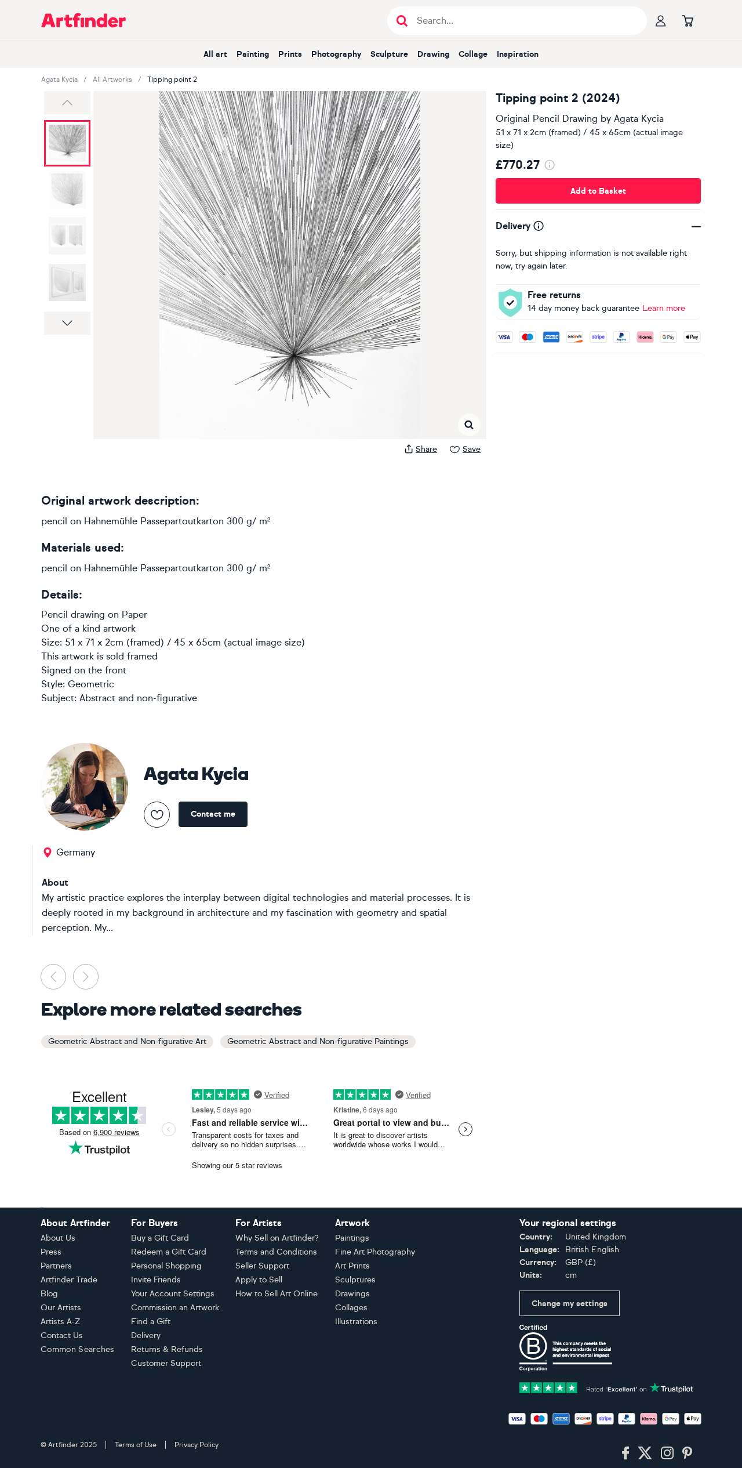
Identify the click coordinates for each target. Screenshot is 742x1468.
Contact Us (62, 1335)
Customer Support (166, 1363)
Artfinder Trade (69, 1280)
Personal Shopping (166, 1266)
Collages (351, 1308)
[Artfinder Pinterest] (687, 1453)
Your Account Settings (172, 1294)
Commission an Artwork (175, 1308)
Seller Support (262, 1266)
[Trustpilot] (606, 1386)
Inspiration (518, 54)
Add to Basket (598, 191)
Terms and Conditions (276, 1252)
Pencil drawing (73, 614)
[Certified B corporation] (565, 1347)
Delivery (146, 1335)
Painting (253, 54)
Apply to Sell (258, 1280)
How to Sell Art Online (276, 1294)
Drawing (433, 54)
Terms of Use (136, 1445)
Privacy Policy (196, 1445)
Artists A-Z (61, 1321)
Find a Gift (150, 1321)
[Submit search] (402, 20)
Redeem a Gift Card (168, 1252)
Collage (473, 54)
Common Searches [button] (78, 1349)
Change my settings (570, 1303)
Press (51, 1252)
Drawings (352, 1294)
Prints (290, 54)
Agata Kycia (59, 79)
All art (215, 54)
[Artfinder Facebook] (625, 1453)
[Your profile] (661, 20)
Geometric (91, 684)
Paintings (352, 1238)
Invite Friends (156, 1280)
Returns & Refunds (167, 1349)
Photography (336, 54)
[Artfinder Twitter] (645, 1453)
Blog (49, 1294)
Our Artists (61, 1308)
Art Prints (352, 1266)
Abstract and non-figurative (138, 698)
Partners (56, 1266)
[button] (67, 102)
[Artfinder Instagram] (667, 1453)
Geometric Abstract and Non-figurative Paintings (318, 1041)
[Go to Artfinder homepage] (83, 20)
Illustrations (356, 1321)
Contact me (213, 814)
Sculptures (355, 1280)
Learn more (663, 308)
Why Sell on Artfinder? (277, 1238)
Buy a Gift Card (160, 1238)
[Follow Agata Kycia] (157, 815)
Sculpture (389, 54)
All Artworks (112, 79)
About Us (58, 1238)
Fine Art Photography (375, 1252)
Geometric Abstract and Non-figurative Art (127, 1041)
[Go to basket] (687, 20)
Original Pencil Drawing (547, 118)
